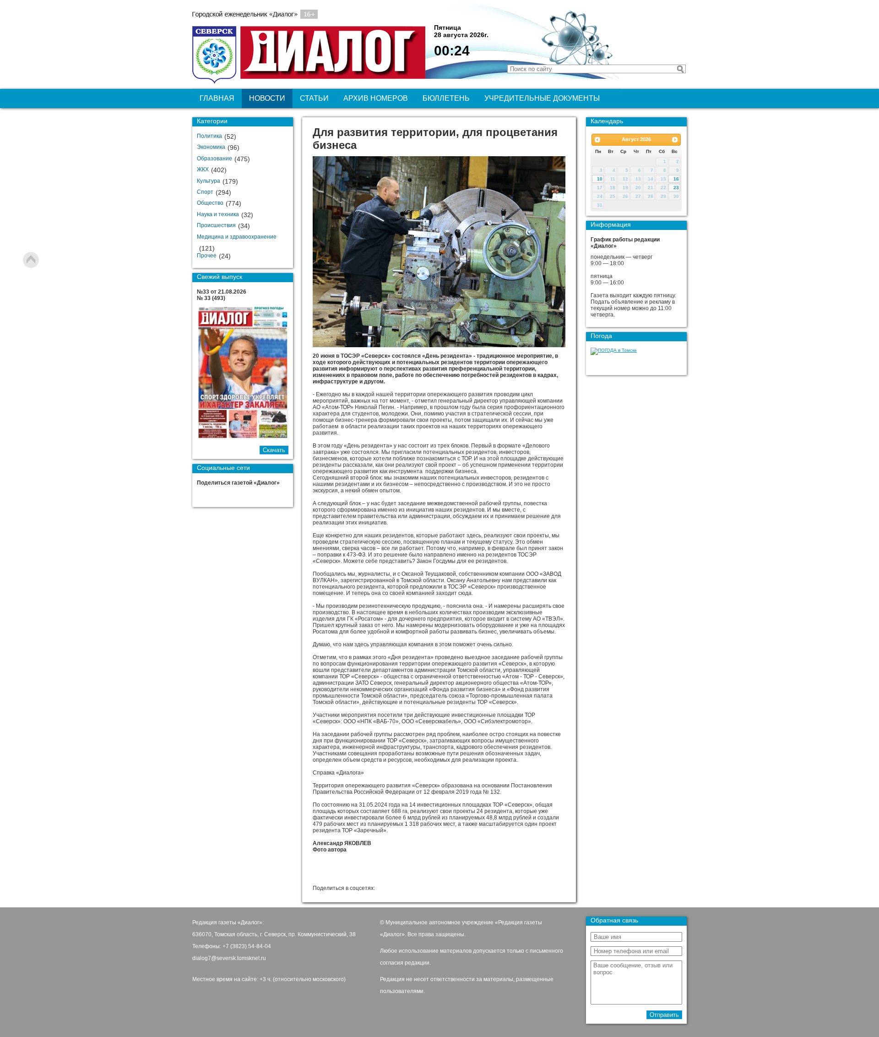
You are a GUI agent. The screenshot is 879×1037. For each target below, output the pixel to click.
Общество (210, 203)
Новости (267, 98)
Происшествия (216, 225)
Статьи (314, 98)
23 (676, 187)
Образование (214, 158)
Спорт (205, 192)
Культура (208, 181)
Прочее (207, 255)
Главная (217, 98)
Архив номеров (375, 98)
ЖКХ (203, 169)
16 (676, 178)
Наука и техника (218, 214)
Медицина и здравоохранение (237, 237)
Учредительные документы (542, 98)
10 (599, 178)
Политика (209, 136)
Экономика (211, 147)
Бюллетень (446, 98)
